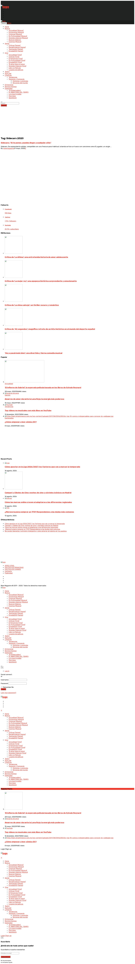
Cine (6, 53)
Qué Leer (8, 73)
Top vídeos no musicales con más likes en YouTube (28, 410)
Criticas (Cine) (14, 57)
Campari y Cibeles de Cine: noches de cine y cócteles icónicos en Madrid (38, 493)
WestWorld (13, 98)
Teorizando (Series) (16, 49)
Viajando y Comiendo (16, 79)
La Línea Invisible (15, 94)
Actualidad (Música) (16, 30)
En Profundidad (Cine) (17, 60)
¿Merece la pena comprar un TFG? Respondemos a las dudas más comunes (39, 512)
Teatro (7, 72)
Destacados (9, 418)
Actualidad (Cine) (15, 55)
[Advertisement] (67, 121)
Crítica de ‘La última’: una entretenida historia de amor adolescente (36, 257)
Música (7, 29)
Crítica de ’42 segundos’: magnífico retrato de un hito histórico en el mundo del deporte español (50, 329)
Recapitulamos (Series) (17, 47)
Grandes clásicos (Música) (18, 38)
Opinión (7, 395)
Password (4, 683)
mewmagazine (8, 148)
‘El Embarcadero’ (15, 90)
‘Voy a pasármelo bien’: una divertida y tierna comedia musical (33, 353)
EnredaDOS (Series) (16, 51)
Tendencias (13, 77)
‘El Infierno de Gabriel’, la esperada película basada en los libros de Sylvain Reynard (43, 387)
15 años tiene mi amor (17, 64)
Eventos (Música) (15, 42)
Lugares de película (16, 70)
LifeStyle (8, 75)
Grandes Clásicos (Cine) (17, 66)
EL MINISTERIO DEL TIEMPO (18, 92)
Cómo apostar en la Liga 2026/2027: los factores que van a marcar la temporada (42, 467)
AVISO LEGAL (9, 566)
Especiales (8, 88)
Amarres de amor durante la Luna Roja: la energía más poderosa (34, 399)
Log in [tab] (7, 671)
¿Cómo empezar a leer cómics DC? (21, 422)
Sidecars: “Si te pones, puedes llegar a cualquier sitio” (26, 143)
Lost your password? (8, 693)
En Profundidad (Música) (18, 36)
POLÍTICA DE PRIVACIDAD (14, 567)
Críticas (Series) (14, 45)
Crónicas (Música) (15, 34)
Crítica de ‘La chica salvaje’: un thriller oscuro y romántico (32, 305)
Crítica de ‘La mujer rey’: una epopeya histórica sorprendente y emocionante (41, 281)
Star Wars (12, 96)
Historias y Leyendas (20, 81)
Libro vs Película (15, 68)
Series (7, 44)
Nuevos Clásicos (15, 40)
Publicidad (9, 573)
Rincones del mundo (20, 83)
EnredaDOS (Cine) (15, 62)
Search (4, 105)
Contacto (8, 571)
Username (4, 680)
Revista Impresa (11, 87)
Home (7, 27)
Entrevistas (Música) (16, 32)
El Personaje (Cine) (16, 59)
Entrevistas (9, 85)
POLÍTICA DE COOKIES (13, 569)
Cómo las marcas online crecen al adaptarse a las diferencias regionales (38, 502)
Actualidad (9, 384)
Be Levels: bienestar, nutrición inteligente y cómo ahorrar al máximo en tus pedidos (36, 531)
